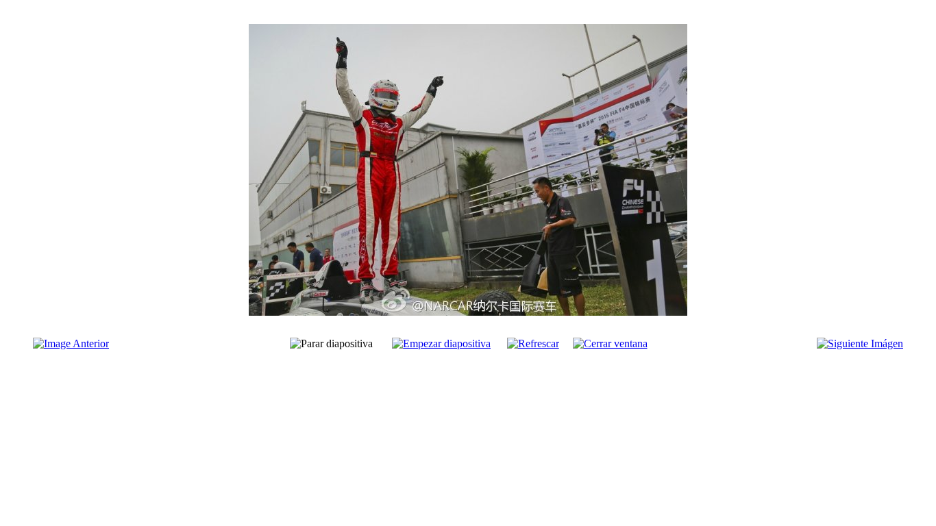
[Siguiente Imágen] (860, 343)
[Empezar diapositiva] (441, 343)
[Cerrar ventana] (610, 343)
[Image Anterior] (71, 343)
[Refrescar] (533, 343)
